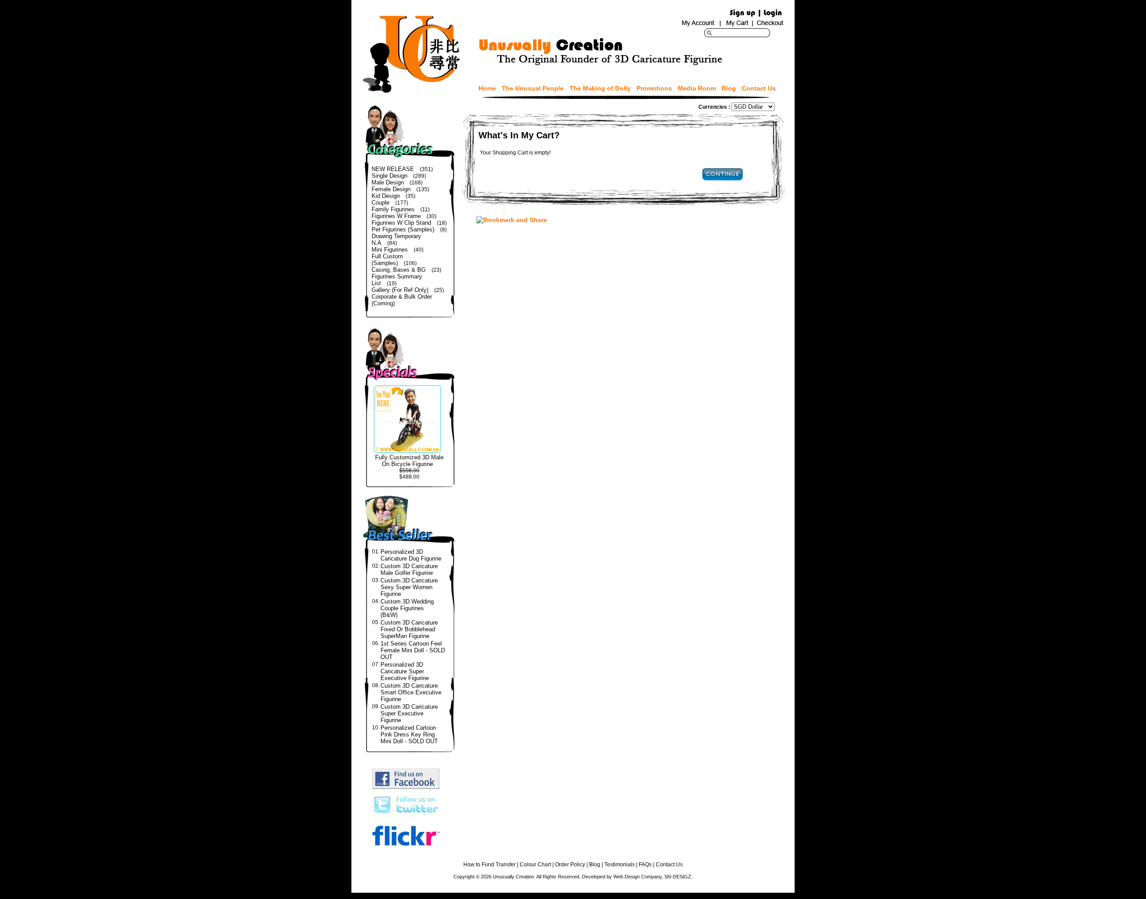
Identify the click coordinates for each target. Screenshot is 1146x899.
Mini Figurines (390, 249)
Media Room (697, 88)
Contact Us (759, 88)
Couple (380, 202)
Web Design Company (637, 876)
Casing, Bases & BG (399, 269)
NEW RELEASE (393, 169)
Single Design (389, 175)
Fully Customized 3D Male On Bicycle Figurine (409, 460)
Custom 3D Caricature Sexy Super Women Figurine (409, 587)
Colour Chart (535, 864)
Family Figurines (393, 209)
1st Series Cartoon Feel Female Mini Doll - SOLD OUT (413, 650)
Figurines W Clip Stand (401, 222)
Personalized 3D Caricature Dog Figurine (411, 555)
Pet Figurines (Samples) (403, 229)
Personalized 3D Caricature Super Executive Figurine (405, 671)
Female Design (391, 189)
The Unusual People (533, 88)
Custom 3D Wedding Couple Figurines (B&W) (407, 608)
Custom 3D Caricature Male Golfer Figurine (409, 569)
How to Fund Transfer (489, 864)
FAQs (645, 864)
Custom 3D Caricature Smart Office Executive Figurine (411, 692)
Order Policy (570, 864)
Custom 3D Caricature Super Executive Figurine (409, 713)
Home (487, 88)
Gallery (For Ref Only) (400, 290)
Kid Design (386, 196)
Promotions (654, 88)
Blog (729, 88)
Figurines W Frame (396, 216)
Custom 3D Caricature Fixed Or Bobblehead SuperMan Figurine (409, 629)
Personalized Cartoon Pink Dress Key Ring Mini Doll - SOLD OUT (409, 734)
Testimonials (619, 864)
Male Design (388, 182)
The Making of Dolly (600, 88)
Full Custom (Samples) (387, 259)
